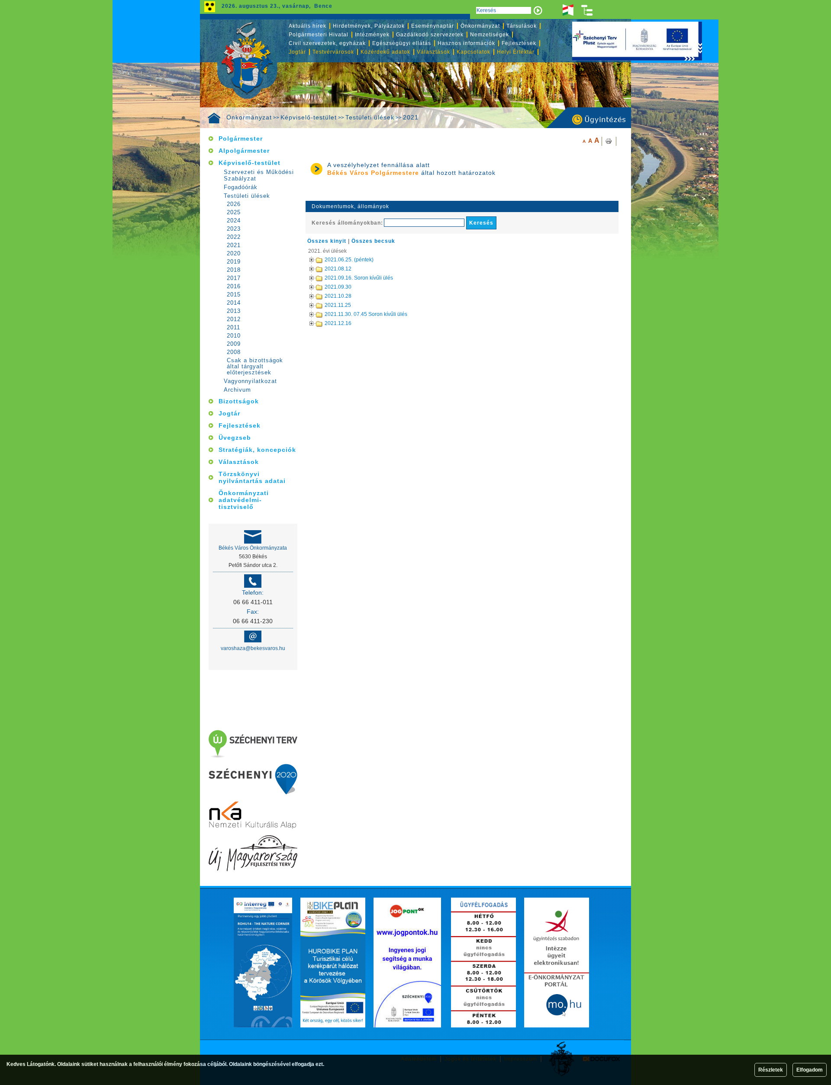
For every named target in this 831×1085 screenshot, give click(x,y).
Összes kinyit (326, 241)
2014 (234, 303)
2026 (234, 204)
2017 (234, 278)
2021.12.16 (338, 323)
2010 (234, 336)
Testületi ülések (369, 117)
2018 (234, 270)
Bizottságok (239, 401)
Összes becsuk (373, 241)
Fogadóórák (241, 187)
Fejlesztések (519, 43)
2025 (234, 212)
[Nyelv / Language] (568, 10)
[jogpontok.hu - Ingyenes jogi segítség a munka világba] (407, 962)
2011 (233, 328)
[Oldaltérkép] (587, 10)
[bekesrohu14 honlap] (263, 962)
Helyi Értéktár (516, 52)
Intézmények (372, 35)
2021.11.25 (338, 305)
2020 (234, 254)
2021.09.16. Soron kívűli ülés (359, 278)
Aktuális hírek (307, 26)
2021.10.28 (338, 296)
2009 (234, 344)
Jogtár (297, 52)
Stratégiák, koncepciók (257, 449)
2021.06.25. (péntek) (349, 260)
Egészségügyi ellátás (401, 43)
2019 (234, 262)
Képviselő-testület (308, 117)
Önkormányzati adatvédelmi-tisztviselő (244, 499)
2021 (411, 117)
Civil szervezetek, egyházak (327, 43)
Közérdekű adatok (385, 52)
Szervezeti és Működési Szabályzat (259, 175)
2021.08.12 (338, 269)
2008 (234, 352)
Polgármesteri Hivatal (318, 35)
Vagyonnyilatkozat (250, 381)
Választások (433, 52)
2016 (234, 286)
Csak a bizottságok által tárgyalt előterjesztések (255, 366)
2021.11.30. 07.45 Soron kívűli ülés (366, 314)
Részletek (770, 1070)
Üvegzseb (235, 437)
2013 (234, 311)
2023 (234, 229)
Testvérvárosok (333, 52)
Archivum (237, 389)
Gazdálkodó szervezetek (430, 35)
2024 (234, 221)
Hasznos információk (466, 43)
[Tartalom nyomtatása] (609, 141)
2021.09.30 (338, 287)
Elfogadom (809, 1070)
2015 (234, 295)
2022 (234, 237)
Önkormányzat (249, 117)
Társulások (521, 26)
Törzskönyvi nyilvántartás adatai (252, 477)
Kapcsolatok (473, 52)
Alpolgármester (244, 150)
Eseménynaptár (432, 26)
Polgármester (241, 138)
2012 (234, 319)
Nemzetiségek (489, 35)
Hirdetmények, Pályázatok (369, 26)
